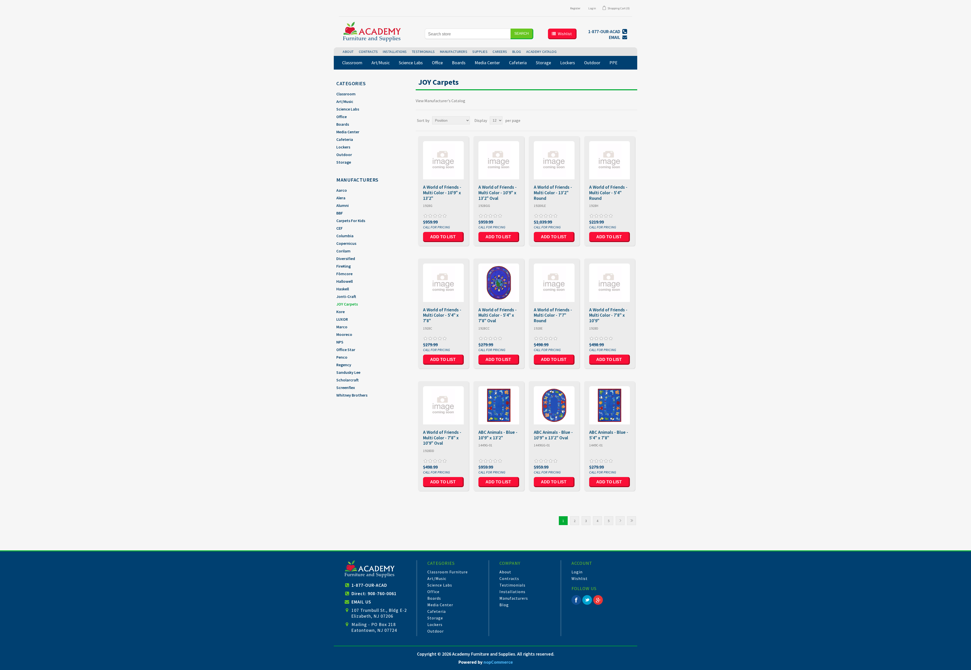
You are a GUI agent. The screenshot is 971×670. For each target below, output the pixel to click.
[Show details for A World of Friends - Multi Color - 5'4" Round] (609, 160)
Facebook (576, 600)
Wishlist (579, 578)
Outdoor (344, 154)
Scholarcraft (347, 379)
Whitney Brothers (351, 395)
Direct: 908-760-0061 (373, 593)
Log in (592, 8)
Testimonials (512, 585)
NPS (339, 341)
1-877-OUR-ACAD (369, 585)
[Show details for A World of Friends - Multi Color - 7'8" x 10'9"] (609, 282)
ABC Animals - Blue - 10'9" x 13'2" (497, 434)
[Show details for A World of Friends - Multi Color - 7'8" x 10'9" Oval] (443, 405)
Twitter (587, 600)
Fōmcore (344, 273)
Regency (343, 364)
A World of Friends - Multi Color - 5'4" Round (608, 192)
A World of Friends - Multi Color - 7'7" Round (553, 315)
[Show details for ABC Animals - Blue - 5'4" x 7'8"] (609, 405)
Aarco (341, 190)
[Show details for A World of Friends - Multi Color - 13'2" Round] (554, 160)
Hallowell (344, 281)
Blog (504, 604)
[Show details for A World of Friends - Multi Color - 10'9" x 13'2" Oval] (498, 160)
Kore (340, 311)
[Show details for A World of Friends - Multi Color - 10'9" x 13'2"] (443, 160)
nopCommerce (498, 662)
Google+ (598, 600)
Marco (341, 326)
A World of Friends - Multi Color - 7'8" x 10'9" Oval (442, 437)
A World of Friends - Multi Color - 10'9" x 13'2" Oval (497, 192)
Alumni (342, 205)
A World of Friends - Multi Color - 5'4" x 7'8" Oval (497, 315)
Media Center (347, 131)
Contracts (509, 578)
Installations (512, 591)
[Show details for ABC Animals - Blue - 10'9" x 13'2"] (498, 405)
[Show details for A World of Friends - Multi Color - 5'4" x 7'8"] (443, 282)
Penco (341, 357)
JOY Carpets (347, 304)
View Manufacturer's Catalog (440, 100)
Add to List (443, 237)
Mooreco (344, 334)
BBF (339, 212)
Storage (343, 162)
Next (620, 520)
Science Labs (347, 109)
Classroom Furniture (447, 571)
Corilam (343, 250)
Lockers (343, 146)
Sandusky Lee (348, 372)
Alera (340, 197)
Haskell (342, 288)
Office (341, 116)
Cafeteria (344, 139)
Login (577, 571)
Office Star (345, 349)
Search (521, 33)
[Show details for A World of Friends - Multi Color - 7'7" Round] (554, 282)
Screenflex (345, 387)
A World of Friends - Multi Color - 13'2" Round (553, 192)
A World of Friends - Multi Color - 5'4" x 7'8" (442, 315)
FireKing (343, 266)
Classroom (346, 93)
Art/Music (344, 101)
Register (575, 8)
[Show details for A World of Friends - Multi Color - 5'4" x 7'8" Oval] (498, 282)
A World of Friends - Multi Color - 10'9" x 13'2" (442, 192)
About (505, 571)
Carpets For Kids (350, 220)
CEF (339, 228)
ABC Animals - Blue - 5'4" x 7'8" (608, 434)
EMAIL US (361, 602)
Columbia (345, 235)
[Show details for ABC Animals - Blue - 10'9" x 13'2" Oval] (554, 405)
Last (631, 520)
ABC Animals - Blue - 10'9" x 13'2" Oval (553, 434)
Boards (342, 124)
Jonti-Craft (346, 296)
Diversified (345, 258)
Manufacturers (513, 598)
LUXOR (342, 319)
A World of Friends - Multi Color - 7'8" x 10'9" (608, 315)
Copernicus (346, 243)
